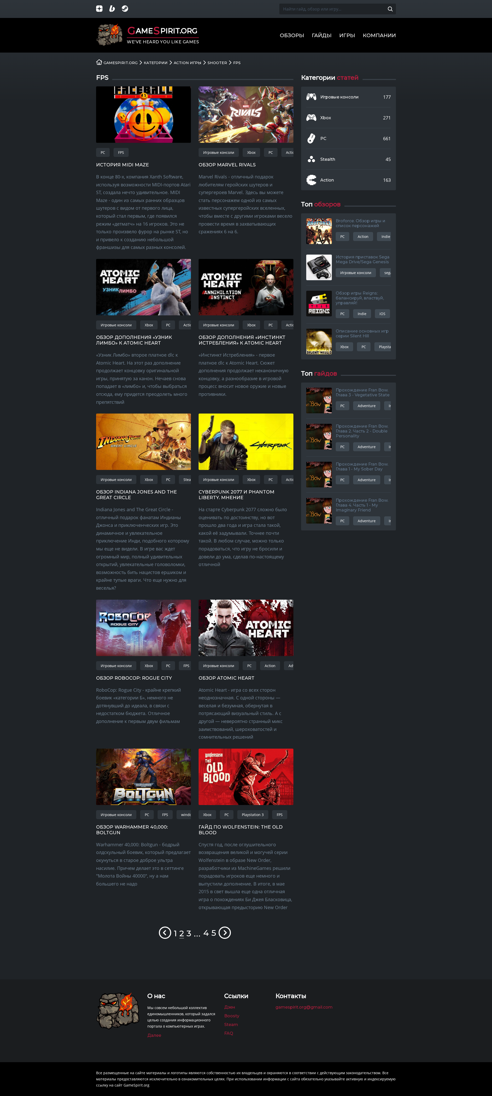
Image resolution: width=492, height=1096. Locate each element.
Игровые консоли (218, 152)
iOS (382, 313)
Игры (347, 35)
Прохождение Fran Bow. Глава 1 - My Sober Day (362, 466)
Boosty (231, 1015)
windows (188, 814)
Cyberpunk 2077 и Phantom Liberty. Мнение (236, 494)
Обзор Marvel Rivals (227, 165)
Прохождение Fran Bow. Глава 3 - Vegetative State (362, 392)
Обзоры (292, 35)
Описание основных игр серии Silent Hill (362, 333)
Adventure (367, 405)
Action (291, 152)
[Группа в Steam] (128, 9)
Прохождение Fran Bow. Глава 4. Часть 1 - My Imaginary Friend (362, 505)
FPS (121, 152)
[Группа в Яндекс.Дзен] (102, 9)
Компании (379, 35)
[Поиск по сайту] (390, 9)
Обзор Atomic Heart (226, 678)
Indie (386, 236)
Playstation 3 (253, 814)
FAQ (228, 1033)
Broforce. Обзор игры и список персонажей (360, 223)
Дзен (229, 1007)
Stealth (189, 479)
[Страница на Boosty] (115, 9)
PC (103, 152)
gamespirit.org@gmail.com (304, 1007)
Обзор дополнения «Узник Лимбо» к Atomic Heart (134, 340)
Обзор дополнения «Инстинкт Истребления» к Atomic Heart (242, 340)
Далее (154, 1035)
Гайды (322, 35)
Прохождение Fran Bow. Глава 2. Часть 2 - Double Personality (362, 431)
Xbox (251, 152)
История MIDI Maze (122, 165)
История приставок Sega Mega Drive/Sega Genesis (362, 259)
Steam (231, 1024)
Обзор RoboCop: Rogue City (134, 678)
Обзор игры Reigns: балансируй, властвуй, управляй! (360, 298)
